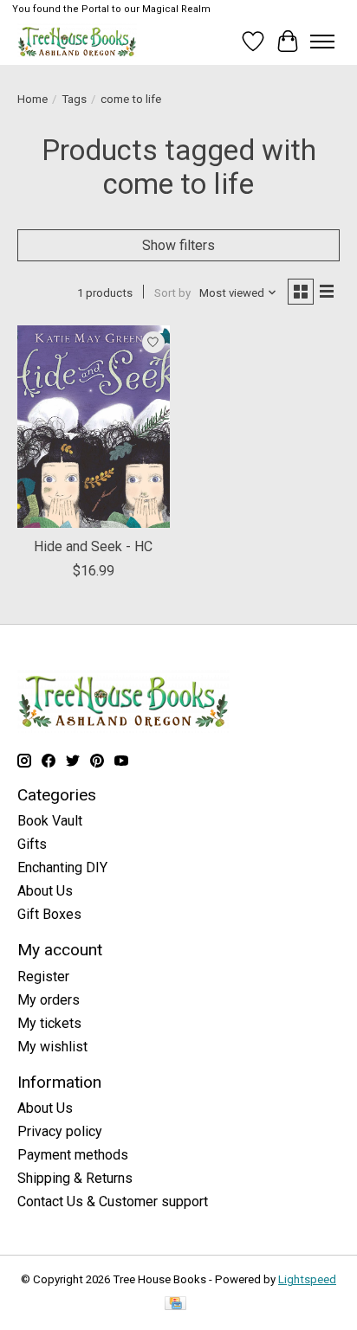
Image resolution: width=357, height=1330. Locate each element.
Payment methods (72, 1155)
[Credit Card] (175, 1304)
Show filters (178, 245)
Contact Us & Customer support (112, 1201)
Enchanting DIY (62, 867)
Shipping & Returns (75, 1178)
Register (43, 976)
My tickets (49, 1023)
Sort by (172, 292)
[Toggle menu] (322, 41)
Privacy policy (59, 1131)
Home (32, 99)
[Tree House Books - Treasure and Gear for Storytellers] (77, 41)
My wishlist (52, 1046)
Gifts (32, 844)
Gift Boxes (49, 914)
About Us (45, 891)
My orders (48, 1000)
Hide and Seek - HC (93, 546)
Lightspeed (307, 1279)
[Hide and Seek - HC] (93, 426)
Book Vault (49, 821)
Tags (74, 99)
